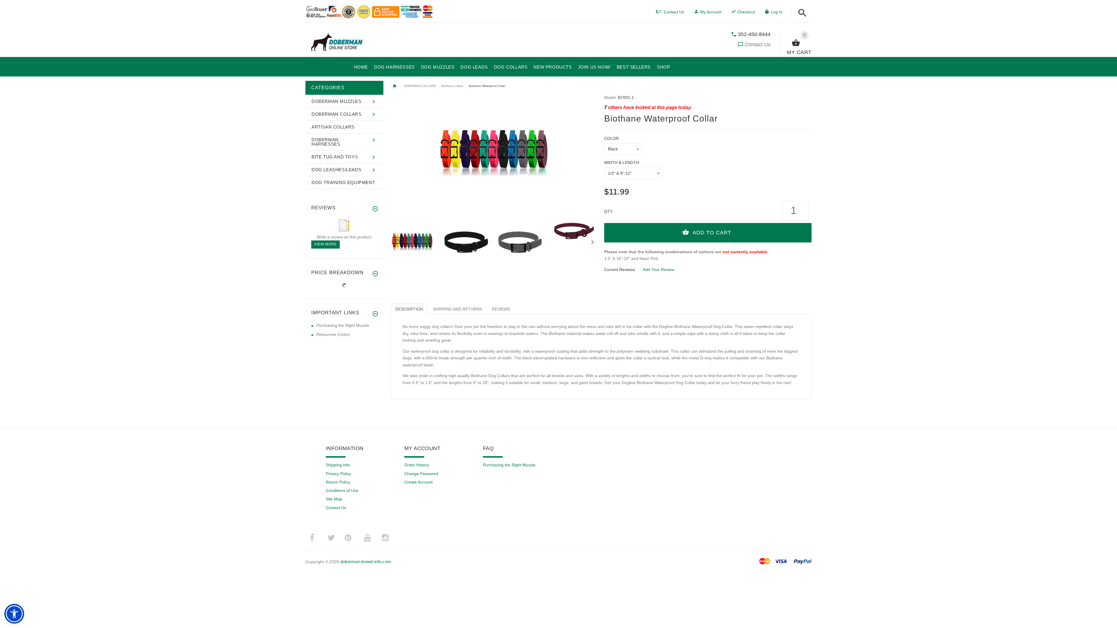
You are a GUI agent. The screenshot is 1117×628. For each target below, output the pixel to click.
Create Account (418, 482)
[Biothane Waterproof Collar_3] (575, 230)
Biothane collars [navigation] (452, 86)
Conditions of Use (342, 490)
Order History (416, 465)
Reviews (501, 309)
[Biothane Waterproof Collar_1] (467, 242)
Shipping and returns (457, 309)
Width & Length (621, 162)
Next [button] (592, 241)
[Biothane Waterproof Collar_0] (414, 242)
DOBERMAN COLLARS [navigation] (420, 86)
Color (611, 138)
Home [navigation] (394, 86)
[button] (802, 13)
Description (409, 309)
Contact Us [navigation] (674, 12)
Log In (776, 12)
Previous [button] (396, 241)
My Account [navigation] (710, 12)
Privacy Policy (338, 473)
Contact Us (758, 44)
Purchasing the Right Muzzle (342, 325)
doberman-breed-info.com (365, 561)
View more (325, 244)
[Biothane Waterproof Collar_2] (521, 242)
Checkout (746, 12)
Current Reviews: (620, 269)
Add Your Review (658, 269)
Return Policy (338, 482)
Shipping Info (338, 465)
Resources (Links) (333, 334)
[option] (414, 242)
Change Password (421, 473)
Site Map (334, 499)
